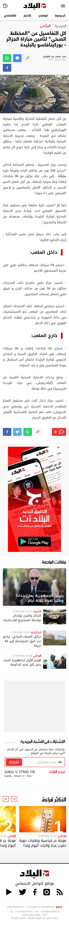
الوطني (43, 16)
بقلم (54, 58)
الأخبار (27, 16)
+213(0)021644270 (50, 912)
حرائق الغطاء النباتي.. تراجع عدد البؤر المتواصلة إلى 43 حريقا (22, 641)
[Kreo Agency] (58, 907)
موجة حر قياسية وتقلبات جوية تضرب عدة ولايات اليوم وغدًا (42, 842)
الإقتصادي (10, 16)
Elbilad (35, 6)
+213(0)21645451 (24, 912)
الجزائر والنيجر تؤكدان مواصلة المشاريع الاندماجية (22, 618)
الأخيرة (37, 611)
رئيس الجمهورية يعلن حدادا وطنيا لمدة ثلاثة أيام (40, 598)
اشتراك (13, 762)
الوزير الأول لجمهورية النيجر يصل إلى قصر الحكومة (22, 662)
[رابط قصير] (27, 58)
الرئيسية (60, 16)
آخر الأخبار (36, 632)
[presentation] (14, 799)
